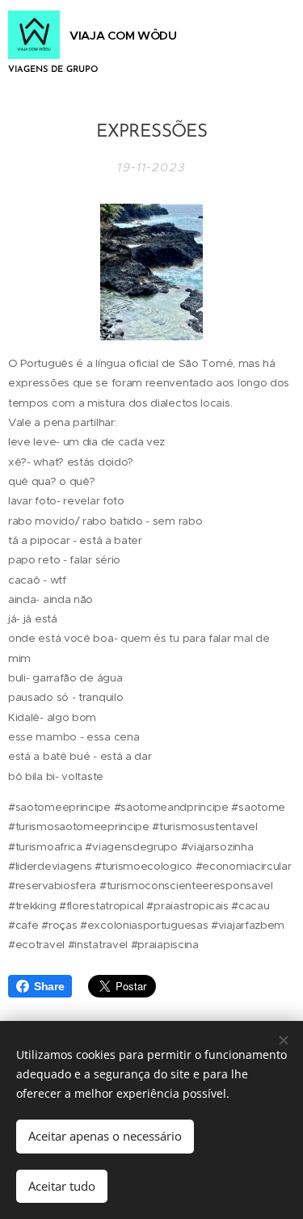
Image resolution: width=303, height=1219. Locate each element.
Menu (273, 46)
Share (49, 986)
